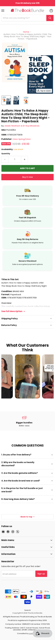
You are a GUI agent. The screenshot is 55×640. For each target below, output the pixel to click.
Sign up (41, 573)
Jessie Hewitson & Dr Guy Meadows (21, 125)
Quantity (5, 154)
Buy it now (27, 177)
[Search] (50, 18)
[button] (6, 100)
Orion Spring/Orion (22, 139)
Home (26, 32)
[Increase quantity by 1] (24, 159)
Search (27, 610)
